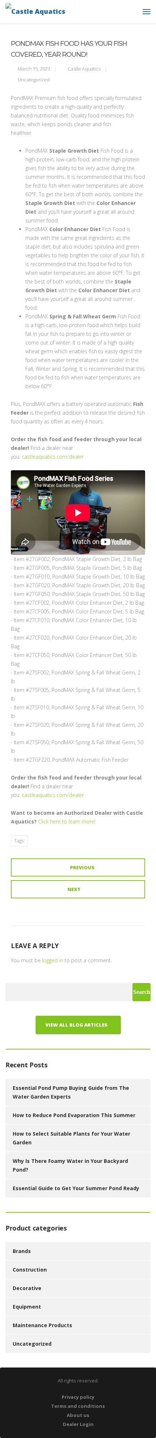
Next (74, 889)
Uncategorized (34, 79)
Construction (30, 1269)
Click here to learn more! (66, 821)
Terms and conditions (78, 1406)
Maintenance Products (42, 1325)
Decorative (27, 1288)
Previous (82, 867)
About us (78, 1415)
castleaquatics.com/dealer (53, 456)
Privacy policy (78, 1397)
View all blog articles (76, 1025)
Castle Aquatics (84, 68)
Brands (22, 1251)
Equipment (27, 1306)
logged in (52, 960)
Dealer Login (78, 1424)
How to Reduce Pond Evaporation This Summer (74, 1115)
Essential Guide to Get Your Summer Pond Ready (76, 1188)
